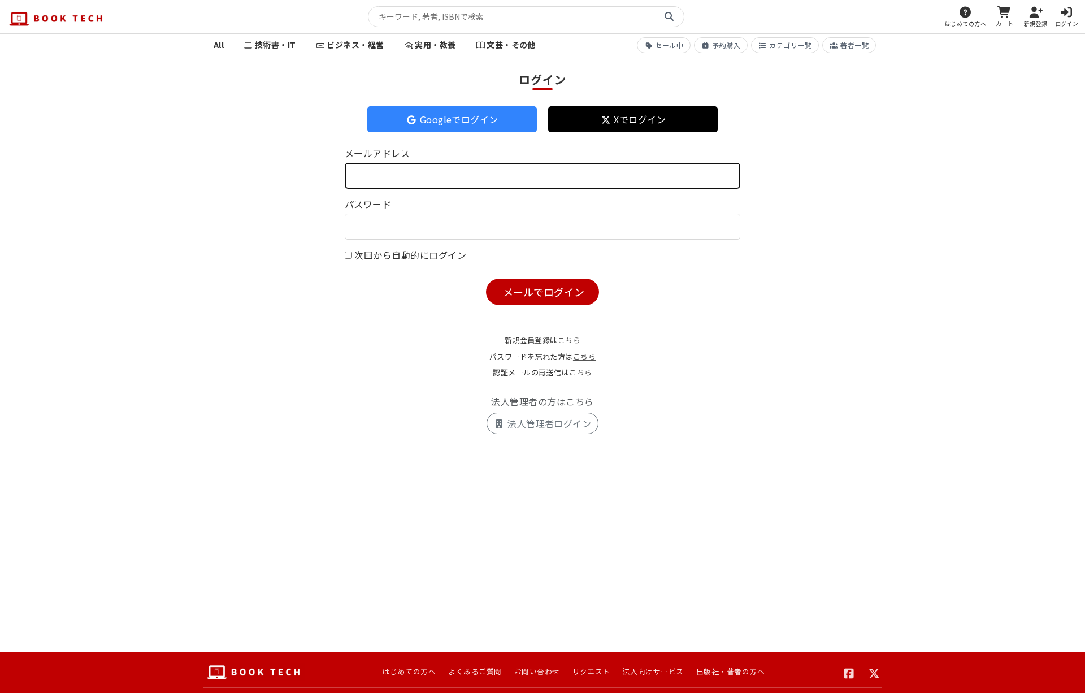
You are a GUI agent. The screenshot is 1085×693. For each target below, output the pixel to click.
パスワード (368, 204)
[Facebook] (849, 672)
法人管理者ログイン (548, 423)
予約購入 (726, 45)
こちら (569, 340)
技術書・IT (275, 44)
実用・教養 (435, 44)
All (219, 44)
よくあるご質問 (474, 671)
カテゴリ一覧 (790, 45)
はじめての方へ (409, 671)
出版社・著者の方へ (730, 671)
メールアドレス (377, 153)
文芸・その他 (511, 44)
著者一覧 (854, 45)
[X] (874, 672)
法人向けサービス (653, 671)
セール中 (669, 45)
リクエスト (591, 671)
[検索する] (669, 17)
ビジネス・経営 (355, 44)
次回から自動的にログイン (410, 255)
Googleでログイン (457, 119)
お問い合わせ (537, 671)
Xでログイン (638, 119)
